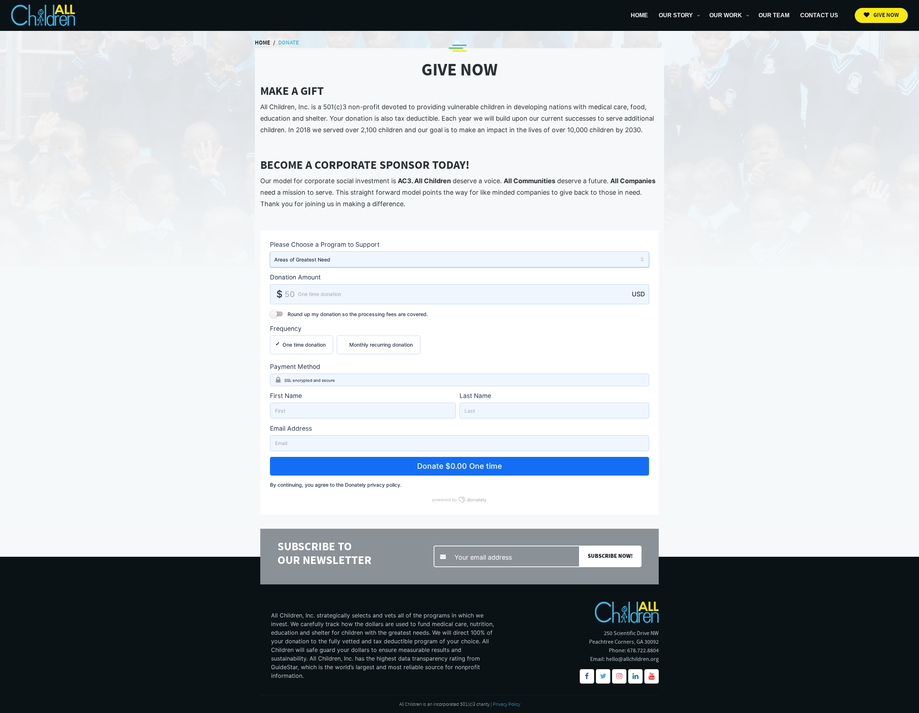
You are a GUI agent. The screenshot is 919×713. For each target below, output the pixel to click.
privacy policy (383, 485)
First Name (286, 395)
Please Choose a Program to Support (324, 244)
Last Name (475, 395)
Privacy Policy (506, 704)
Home (262, 43)
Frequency (286, 328)
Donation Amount (295, 277)
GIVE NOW (885, 15)
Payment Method (295, 366)
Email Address (291, 428)
